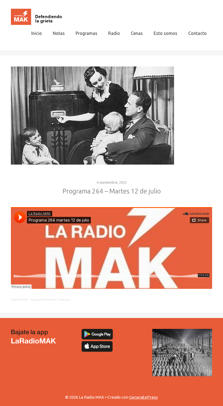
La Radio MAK (19, 299)
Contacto (197, 33)
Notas (59, 33)
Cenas (137, 33)
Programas (86, 33)
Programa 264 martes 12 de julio (50, 299)
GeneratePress (143, 397)
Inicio (36, 33)
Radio (114, 33)
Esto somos (165, 33)
